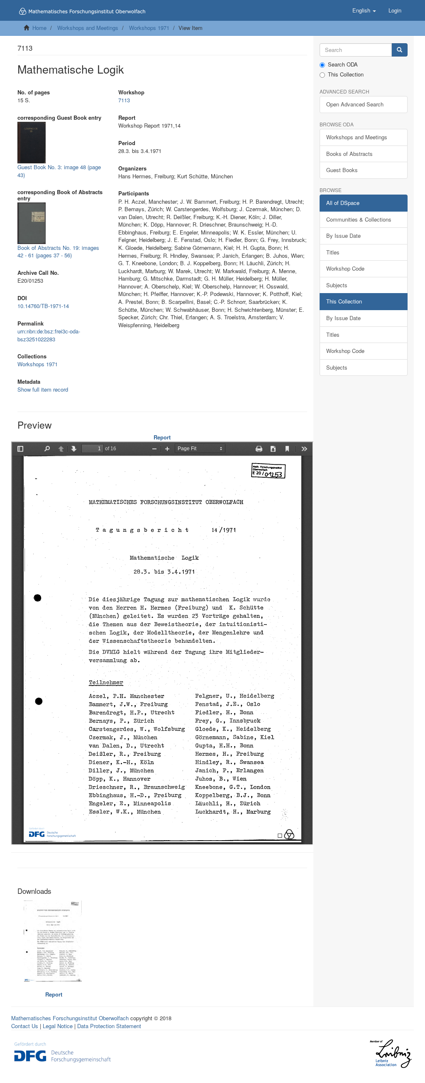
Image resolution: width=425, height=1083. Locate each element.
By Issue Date (343, 235)
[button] (364, 10)
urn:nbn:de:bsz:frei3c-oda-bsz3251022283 (48, 335)
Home (39, 28)
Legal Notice (58, 1026)
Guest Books (342, 170)
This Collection (346, 74)
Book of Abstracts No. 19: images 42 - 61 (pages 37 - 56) (58, 251)
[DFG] (62, 1052)
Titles (333, 252)
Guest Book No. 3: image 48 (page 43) (59, 171)
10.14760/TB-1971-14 (43, 306)
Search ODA (343, 64)
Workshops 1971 (149, 28)
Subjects (336, 285)
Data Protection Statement (109, 1026)
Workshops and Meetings (87, 28)
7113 (124, 100)
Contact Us (24, 1026)
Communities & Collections (358, 219)
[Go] (399, 50)
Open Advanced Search (354, 104)
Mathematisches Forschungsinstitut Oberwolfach (70, 1018)
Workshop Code (345, 268)
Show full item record (42, 389)
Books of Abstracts (349, 154)
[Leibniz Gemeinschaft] (390, 1054)
